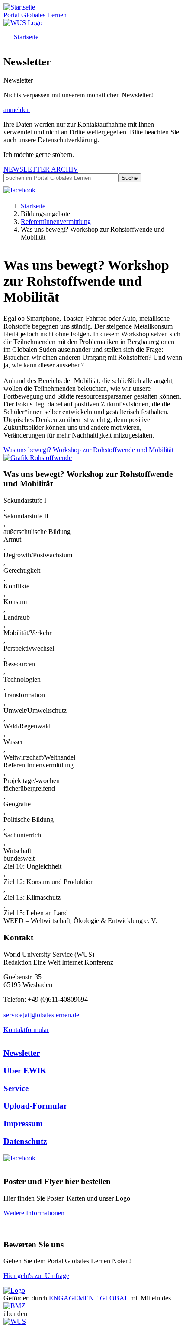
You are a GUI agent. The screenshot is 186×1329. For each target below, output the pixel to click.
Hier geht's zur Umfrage (36, 1275)
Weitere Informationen (33, 1213)
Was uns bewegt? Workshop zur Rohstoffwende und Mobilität (88, 450)
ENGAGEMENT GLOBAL (88, 1298)
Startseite (26, 37)
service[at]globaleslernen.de (41, 1015)
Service (16, 1088)
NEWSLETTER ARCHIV (40, 169)
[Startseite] (19, 7)
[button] (37, 457)
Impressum (23, 1123)
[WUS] (22, 22)
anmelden (16, 109)
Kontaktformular (26, 1029)
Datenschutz (25, 1141)
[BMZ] (14, 1306)
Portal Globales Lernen (35, 15)
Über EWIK (25, 1070)
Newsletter (21, 1052)
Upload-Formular (35, 1105)
